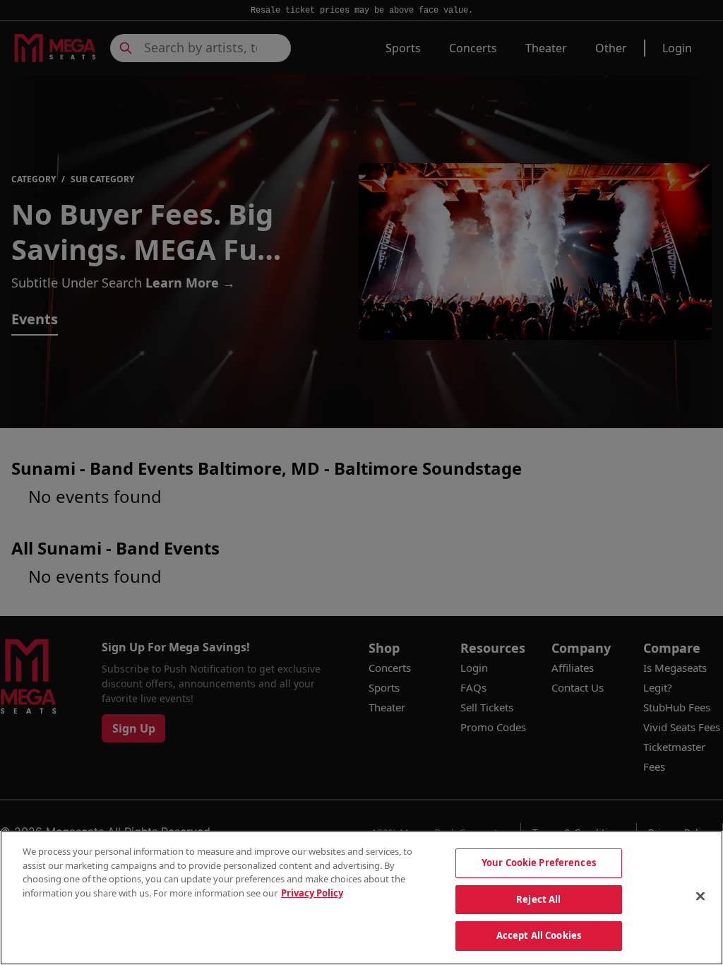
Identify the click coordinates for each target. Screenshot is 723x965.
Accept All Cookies (538, 935)
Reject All (538, 899)
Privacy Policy (312, 893)
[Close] (700, 896)
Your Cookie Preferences (539, 862)
